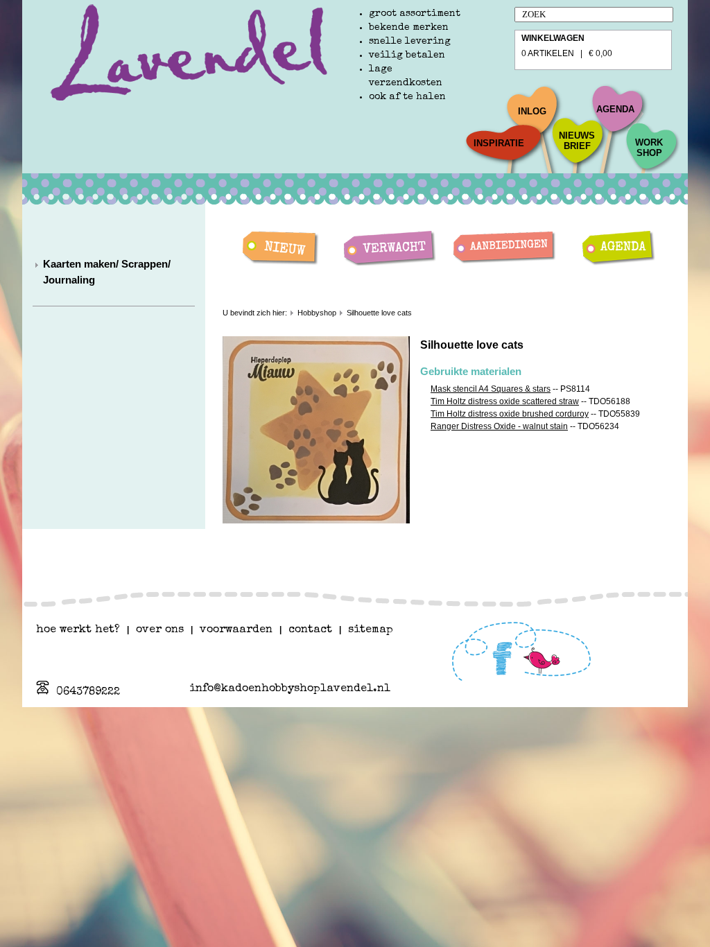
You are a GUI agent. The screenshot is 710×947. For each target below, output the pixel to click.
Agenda (615, 109)
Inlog (532, 111)
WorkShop (649, 147)
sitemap (370, 630)
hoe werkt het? (78, 630)
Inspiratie (499, 143)
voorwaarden (236, 630)
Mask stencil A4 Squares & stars (491, 389)
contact (310, 630)
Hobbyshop (316, 313)
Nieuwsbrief (577, 140)
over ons (160, 630)
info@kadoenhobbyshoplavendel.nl (289, 689)
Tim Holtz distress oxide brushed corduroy (510, 414)
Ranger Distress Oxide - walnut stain (499, 426)
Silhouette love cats (379, 313)
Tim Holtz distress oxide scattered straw (505, 401)
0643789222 (88, 692)
